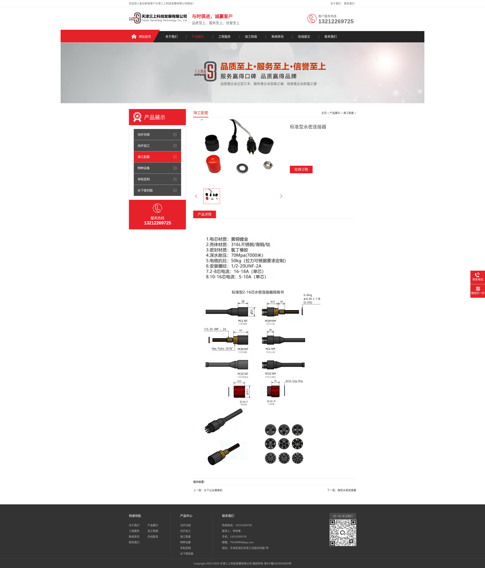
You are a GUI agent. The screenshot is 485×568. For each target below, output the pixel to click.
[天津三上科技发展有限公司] (158, 23)
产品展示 (198, 36)
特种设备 (144, 168)
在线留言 (304, 36)
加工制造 (251, 36)
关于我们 (335, 3)
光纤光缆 (144, 134)
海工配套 (144, 157)
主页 (324, 112)
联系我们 (349, 3)
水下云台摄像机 (213, 490)
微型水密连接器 (347, 490)
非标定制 (144, 179)
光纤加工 (144, 145)
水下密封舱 (145, 190)
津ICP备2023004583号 (277, 563)
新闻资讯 (277, 36)
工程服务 (224, 36)
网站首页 (145, 36)
